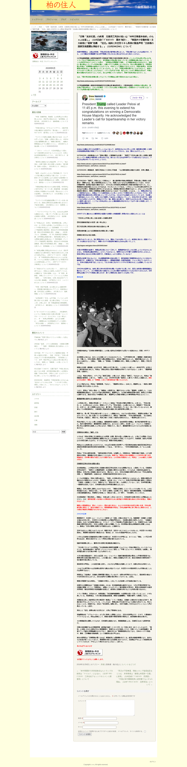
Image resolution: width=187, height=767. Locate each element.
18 (43, 85)
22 (58, 85)
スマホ (36, 399)
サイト (80, 727)
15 (58, 81)
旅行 (35, 412)
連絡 (35, 425)
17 (40, 85)
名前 (80, 718)
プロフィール (51, 19)
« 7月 (33, 95)
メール (81, 722)
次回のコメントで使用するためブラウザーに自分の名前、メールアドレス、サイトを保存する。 (111, 731)
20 (50, 85)
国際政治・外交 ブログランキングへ (44, 61)
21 (54, 85)
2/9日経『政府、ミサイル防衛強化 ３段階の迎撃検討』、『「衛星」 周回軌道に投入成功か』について (51, 346)
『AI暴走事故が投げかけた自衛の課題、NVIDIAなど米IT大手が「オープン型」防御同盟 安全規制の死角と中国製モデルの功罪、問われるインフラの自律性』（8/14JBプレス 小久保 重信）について (51, 191)
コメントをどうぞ (128, 664)
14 (54, 81)
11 (43, 81)
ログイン (153, 761)
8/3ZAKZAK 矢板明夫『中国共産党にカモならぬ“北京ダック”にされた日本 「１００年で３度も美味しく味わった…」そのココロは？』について (51, 382)
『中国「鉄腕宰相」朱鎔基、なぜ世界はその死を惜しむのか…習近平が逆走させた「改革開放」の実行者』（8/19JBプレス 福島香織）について (51, 119)
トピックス (74, 19)
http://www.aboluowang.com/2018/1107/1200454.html (96, 81)
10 (40, 81)
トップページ (37, 19)
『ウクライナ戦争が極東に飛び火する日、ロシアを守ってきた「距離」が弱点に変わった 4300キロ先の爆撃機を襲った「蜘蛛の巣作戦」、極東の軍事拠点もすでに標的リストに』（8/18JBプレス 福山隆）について (52, 141)
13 (50, 81)
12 (47, 81)
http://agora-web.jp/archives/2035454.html (92, 245)
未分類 (36, 416)
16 (61, 81)
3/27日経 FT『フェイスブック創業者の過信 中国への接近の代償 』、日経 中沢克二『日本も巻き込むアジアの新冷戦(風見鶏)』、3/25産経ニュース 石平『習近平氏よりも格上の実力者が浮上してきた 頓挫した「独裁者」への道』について (51, 357)
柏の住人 (60, 5)
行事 (35, 420)
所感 (102, 664)
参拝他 (36, 403)
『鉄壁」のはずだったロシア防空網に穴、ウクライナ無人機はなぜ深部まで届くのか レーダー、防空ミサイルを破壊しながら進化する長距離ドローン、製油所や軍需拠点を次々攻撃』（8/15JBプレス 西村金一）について (51, 177)
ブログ (63, 19)
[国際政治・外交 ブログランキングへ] (89, 655)
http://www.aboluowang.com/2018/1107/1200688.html (96, 145)
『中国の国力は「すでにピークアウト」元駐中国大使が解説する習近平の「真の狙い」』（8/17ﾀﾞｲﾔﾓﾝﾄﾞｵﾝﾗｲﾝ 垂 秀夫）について (51, 130)
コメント (82, 701)
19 (47, 85)
